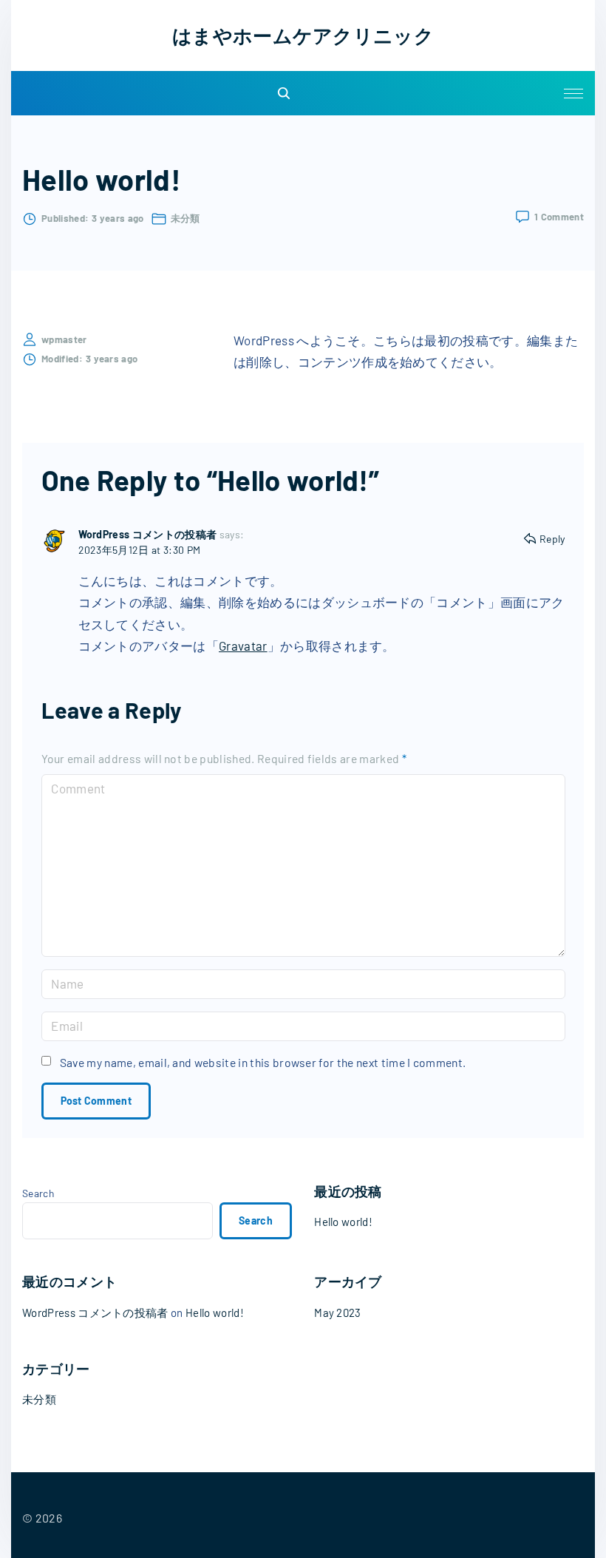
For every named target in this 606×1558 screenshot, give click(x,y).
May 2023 (337, 1312)
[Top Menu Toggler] (573, 93)
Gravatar (243, 645)
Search (38, 1193)
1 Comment (559, 217)
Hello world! (343, 1221)
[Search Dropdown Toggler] (285, 93)
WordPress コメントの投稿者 (147, 534)
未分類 (185, 218)
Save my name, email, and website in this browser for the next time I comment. (263, 1062)
